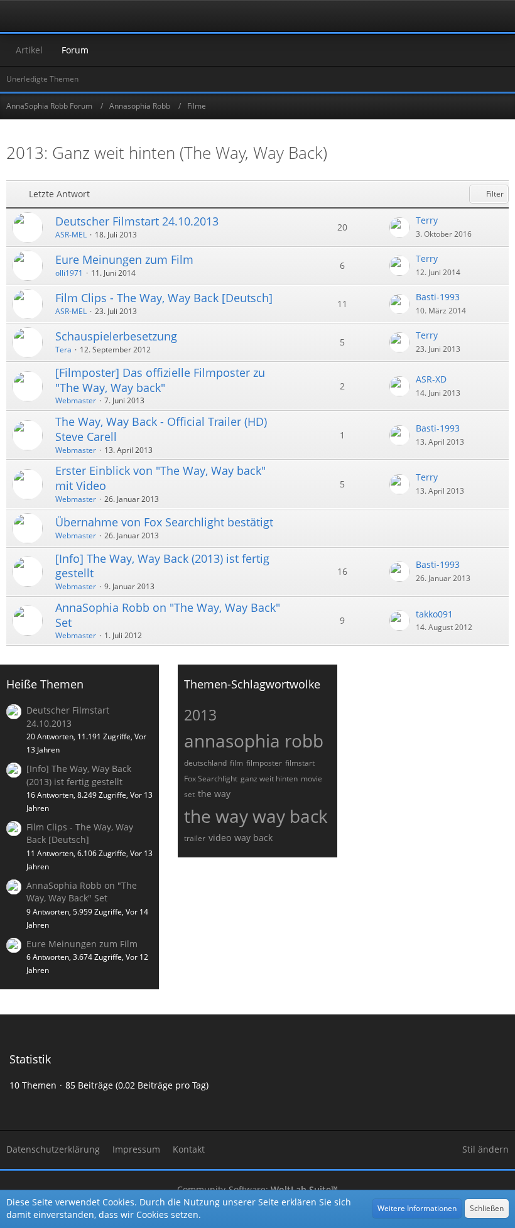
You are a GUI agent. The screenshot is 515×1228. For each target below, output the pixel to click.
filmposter (264, 763)
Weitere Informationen (417, 1208)
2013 (200, 715)
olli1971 (69, 273)
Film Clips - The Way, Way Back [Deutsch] (164, 297)
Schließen (487, 1208)
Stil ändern (485, 1149)
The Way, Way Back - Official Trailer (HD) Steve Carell (161, 429)
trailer (194, 838)
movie (311, 778)
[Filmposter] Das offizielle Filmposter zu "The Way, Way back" (160, 380)
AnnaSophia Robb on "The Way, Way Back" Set (167, 615)
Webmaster (75, 400)
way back (253, 838)
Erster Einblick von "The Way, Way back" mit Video (160, 478)
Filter (494, 193)
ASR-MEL (71, 234)
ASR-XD (431, 379)
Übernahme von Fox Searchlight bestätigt (164, 522)
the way (214, 794)
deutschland (205, 763)
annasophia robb (253, 741)
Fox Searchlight (210, 778)
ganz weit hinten (269, 778)
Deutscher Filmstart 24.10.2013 (137, 221)
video (220, 838)
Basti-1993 (438, 297)
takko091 (434, 614)
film (236, 763)
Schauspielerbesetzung (116, 336)
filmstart (300, 763)
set (189, 794)
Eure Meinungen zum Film (124, 259)
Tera (63, 349)
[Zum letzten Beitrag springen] (399, 227)
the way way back (256, 816)
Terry (427, 220)
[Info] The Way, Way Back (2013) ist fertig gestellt (162, 566)
